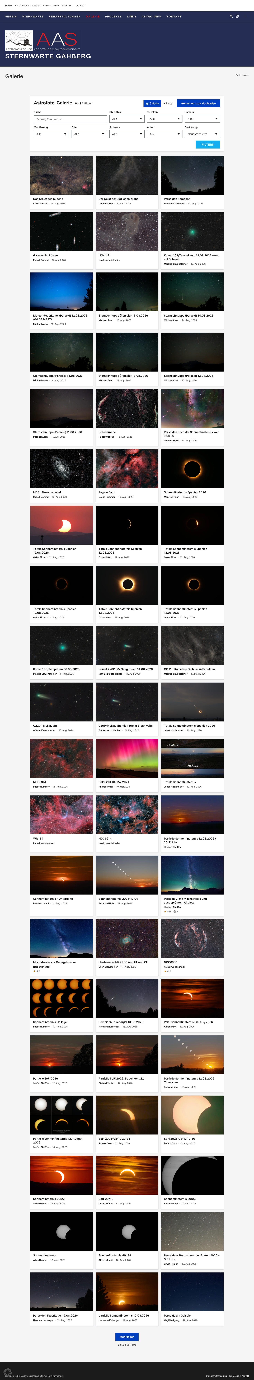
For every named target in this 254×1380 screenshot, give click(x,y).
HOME (8, 5)
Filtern (207, 144)
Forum (35, 5)
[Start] (237, 75)
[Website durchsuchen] (245, 17)
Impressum (234, 1376)
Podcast (67, 5)
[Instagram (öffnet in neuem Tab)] (237, 16)
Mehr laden (127, 1337)
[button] (7, 1372)
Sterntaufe (51, 5)
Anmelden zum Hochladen (198, 103)
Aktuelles (22, 5)
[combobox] (70, 119)
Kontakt (245, 1376)
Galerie (245, 75)
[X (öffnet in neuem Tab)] (231, 16)
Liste (168, 103)
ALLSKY (80, 5)
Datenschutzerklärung (216, 1376)
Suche (37, 111)
